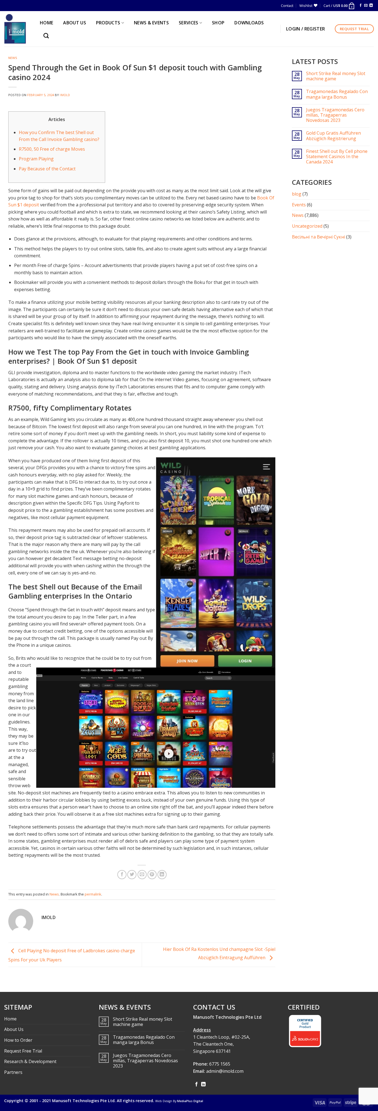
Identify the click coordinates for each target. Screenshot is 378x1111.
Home (10, 1019)
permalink (93, 894)
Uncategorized (307, 226)
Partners (13, 1072)
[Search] (47, 36)
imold (65, 95)
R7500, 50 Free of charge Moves (52, 149)
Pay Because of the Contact (47, 169)
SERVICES (188, 23)
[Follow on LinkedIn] (371, 5)
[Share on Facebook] (121, 874)
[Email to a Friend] (142, 874)
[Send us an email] (365, 5)
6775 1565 (219, 1064)
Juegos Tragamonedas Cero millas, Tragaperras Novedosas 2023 (335, 115)
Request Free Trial (23, 1051)
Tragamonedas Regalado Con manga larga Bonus (337, 94)
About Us (14, 1029)
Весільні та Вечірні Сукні (318, 237)
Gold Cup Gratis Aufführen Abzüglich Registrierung (333, 135)
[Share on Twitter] (131, 874)
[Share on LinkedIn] (162, 874)
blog (296, 194)
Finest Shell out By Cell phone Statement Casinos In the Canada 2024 (336, 157)
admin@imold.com (225, 1071)
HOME (46, 23)
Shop (218, 23)
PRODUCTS (108, 23)
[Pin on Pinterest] (152, 874)
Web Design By (179, 1101)
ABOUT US (74, 23)
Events (299, 205)
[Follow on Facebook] (360, 5)
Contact (287, 5)
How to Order (18, 1040)
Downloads (249, 23)
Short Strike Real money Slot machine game (335, 76)
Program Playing (36, 159)
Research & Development (30, 1061)
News (12, 58)
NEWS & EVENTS (151, 23)
